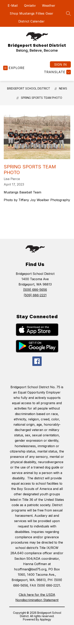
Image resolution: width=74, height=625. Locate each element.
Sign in (60, 64)
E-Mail (13, 5)
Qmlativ (30, 5)
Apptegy (45, 619)
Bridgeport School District (28, 88)
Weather (48, 5)
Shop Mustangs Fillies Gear (31, 13)
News (63, 88)
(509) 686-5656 (35, 290)
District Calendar (31, 21)
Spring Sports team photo (41, 97)
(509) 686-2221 (35, 295)
